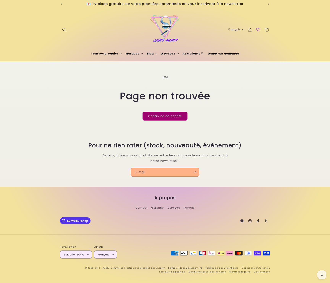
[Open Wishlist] (258, 29)
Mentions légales (239, 271)
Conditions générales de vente (207, 271)
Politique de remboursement (185, 267)
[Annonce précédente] (61, 3)
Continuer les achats (165, 116)
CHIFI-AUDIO (102, 267)
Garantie (157, 208)
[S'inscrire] (195, 172)
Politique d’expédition (172, 271)
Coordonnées (262, 271)
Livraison (174, 208)
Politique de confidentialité (222, 267)
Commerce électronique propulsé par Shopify (137, 267)
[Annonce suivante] (268, 3)
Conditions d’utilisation (256, 267)
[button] (64, 29)
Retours (189, 208)
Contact (141, 208)
